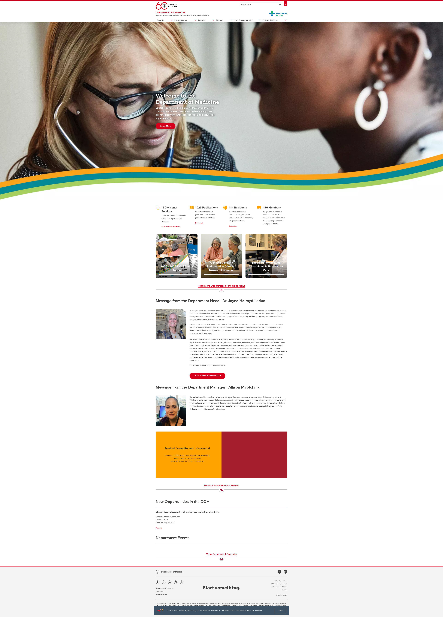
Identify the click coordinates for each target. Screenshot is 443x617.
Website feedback (161, 594)
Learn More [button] (165, 126)
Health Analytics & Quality (243, 20)
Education (201, 20)
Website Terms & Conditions (251, 610)
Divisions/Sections (180, 20)
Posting (159, 528)
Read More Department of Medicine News (221, 286)
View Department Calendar (221, 554)
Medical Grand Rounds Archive (221, 485)
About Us (160, 20)
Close (280, 610)
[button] (177, 256)
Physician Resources (270, 20)
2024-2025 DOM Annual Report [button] (207, 375)
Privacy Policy (160, 591)
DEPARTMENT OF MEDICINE (171, 12)
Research (219, 20)
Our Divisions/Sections (171, 226)
